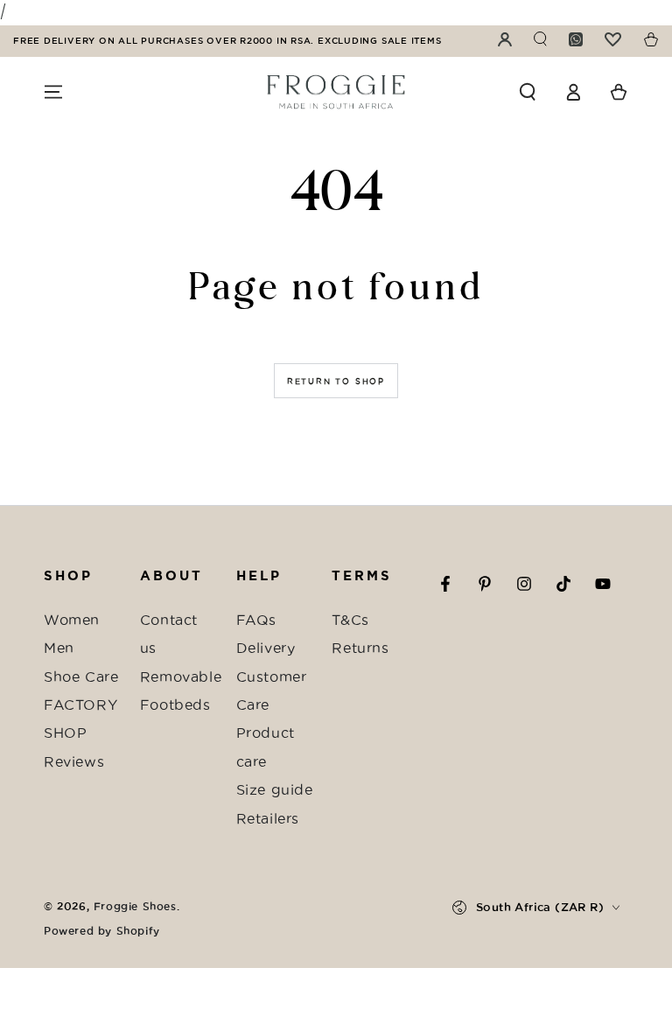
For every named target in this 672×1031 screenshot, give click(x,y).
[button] (527, 92)
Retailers (267, 818)
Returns (360, 648)
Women (72, 620)
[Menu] (53, 92)
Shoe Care (81, 676)
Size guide (274, 789)
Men (59, 648)
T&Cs (350, 620)
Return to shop (336, 381)
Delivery (266, 648)
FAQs (256, 620)
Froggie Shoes (135, 906)
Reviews (74, 761)
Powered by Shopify (102, 930)
